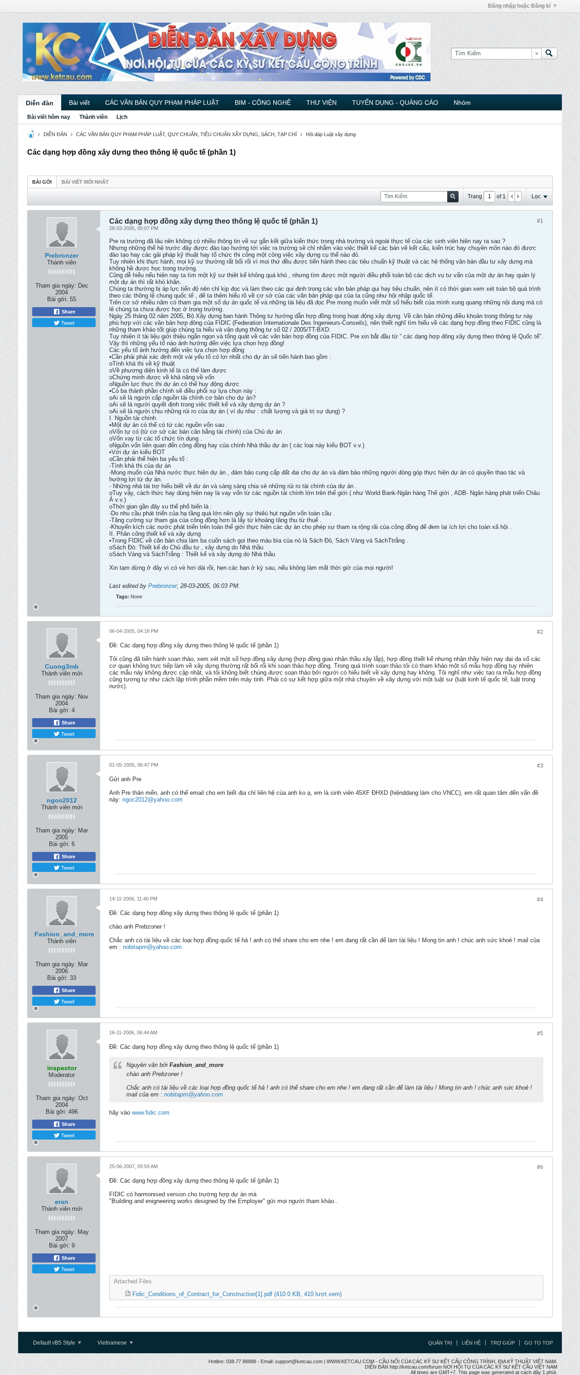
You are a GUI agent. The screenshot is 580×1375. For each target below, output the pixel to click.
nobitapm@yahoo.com (152, 947)
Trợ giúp (502, 1343)
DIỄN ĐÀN (55, 134)
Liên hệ (471, 1343)
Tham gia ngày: (55, 285)
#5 (540, 1033)
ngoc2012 (62, 800)
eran (61, 1201)
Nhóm (462, 102)
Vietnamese (112, 1343)
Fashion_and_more (64, 934)
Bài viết (79, 102)
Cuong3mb (62, 666)
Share (67, 311)
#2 (540, 632)
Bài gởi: (57, 299)
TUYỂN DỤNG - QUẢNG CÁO (395, 102)
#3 (540, 766)
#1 (540, 221)
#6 (540, 1167)
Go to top (538, 1343)
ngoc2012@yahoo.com (152, 799)
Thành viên (93, 117)
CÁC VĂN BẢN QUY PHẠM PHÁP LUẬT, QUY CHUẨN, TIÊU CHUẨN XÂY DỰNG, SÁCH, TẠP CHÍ (186, 134)
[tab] (42, 182)
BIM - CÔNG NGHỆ (263, 102)
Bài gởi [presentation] (42, 182)
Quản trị (440, 1343)
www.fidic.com (150, 1112)
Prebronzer (61, 255)
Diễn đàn (39, 103)
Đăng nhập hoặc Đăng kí (519, 6)
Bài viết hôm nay (48, 117)
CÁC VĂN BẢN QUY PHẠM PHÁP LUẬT (162, 102)
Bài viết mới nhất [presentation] (85, 182)
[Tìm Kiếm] (549, 53)
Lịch (121, 117)
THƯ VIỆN (321, 102)
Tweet (67, 322)
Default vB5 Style (55, 1343)
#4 (540, 899)
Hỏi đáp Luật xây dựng (331, 134)
